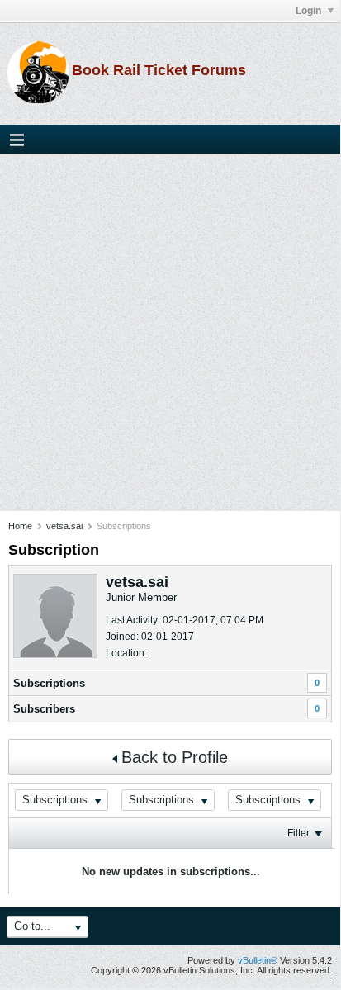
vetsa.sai (64, 526)
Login (310, 11)
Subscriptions (49, 683)
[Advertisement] (170, 333)
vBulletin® (257, 960)
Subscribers (44, 709)
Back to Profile (174, 757)
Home (20, 526)
